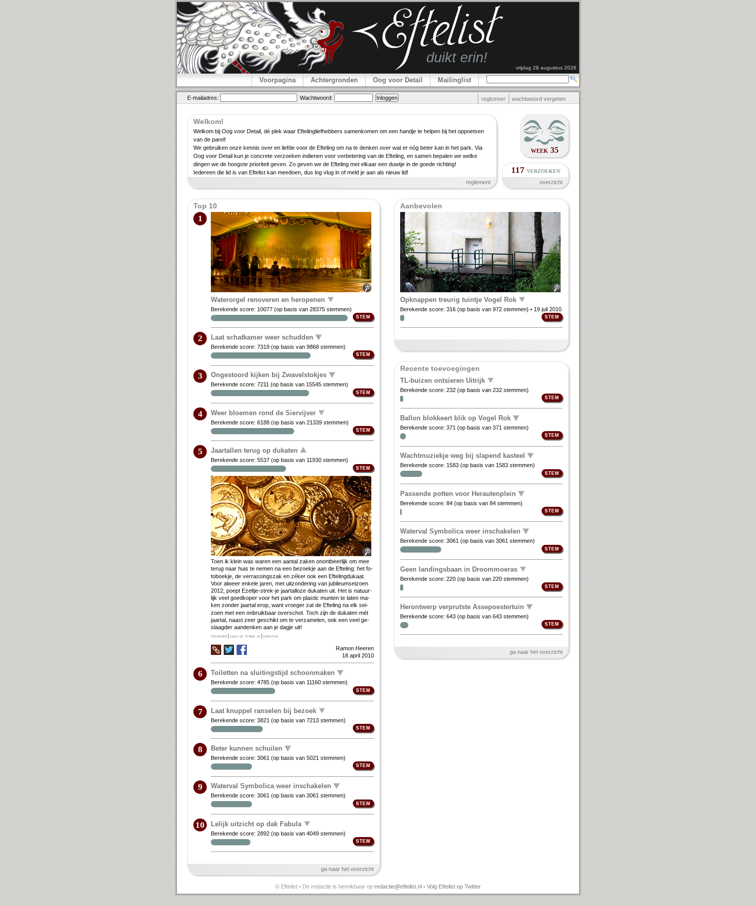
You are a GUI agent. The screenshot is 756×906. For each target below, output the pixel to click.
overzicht (551, 182)
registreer (493, 99)
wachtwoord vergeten (539, 99)
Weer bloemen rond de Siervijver (263, 412)
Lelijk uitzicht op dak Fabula (256, 823)
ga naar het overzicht (347, 869)
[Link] (216, 653)
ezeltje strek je (245, 635)
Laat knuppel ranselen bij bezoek (263, 710)
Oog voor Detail (398, 80)
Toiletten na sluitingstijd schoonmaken (273, 673)
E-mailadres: (203, 98)
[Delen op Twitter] (229, 650)
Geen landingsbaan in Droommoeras (458, 569)
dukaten (270, 635)
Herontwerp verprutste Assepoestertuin (462, 607)
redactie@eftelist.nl (398, 886)
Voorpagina (277, 80)
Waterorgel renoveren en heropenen (268, 299)
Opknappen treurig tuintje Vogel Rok (458, 299)
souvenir (219, 635)
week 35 (545, 150)
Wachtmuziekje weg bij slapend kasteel (462, 455)
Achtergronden (334, 80)
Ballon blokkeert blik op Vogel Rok (455, 418)
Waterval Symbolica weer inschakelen (271, 786)
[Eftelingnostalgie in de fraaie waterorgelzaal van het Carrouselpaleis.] (292, 253)
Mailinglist (454, 80)
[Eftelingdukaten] (292, 517)
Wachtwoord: (316, 98)
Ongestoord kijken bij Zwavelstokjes (269, 375)
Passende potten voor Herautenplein (458, 494)
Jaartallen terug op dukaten (254, 450)
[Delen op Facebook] (242, 650)
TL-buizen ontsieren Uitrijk (442, 380)
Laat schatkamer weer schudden (262, 337)
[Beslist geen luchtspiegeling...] (481, 253)
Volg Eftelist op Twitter (454, 886)
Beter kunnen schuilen (246, 748)
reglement (478, 182)
